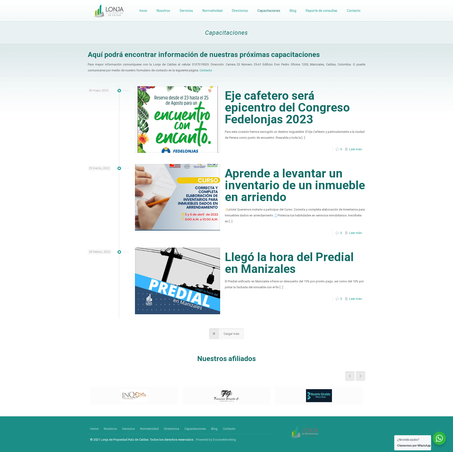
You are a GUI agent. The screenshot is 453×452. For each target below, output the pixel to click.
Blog (214, 428)
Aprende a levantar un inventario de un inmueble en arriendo (295, 185)
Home (94, 428)
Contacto (206, 70)
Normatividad (149, 428)
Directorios (171, 428)
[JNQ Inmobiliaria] (134, 395)
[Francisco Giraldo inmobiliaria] (226, 395)
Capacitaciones (195, 428)
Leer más (355, 149)
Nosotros (110, 428)
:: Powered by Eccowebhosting (215, 439)
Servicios (128, 428)
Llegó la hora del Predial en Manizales (289, 263)
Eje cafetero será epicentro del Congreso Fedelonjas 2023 (287, 107)
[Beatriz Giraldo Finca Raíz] (319, 395)
